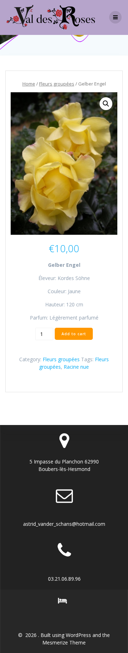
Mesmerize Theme (64, 642)
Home (28, 84)
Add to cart (74, 333)
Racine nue (76, 366)
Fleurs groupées (56, 84)
